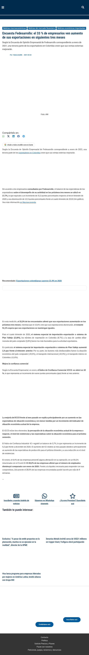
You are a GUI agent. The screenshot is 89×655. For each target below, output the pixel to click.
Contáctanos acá (44, 624)
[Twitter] (6, 612)
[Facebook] (18, 136)
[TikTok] (18, 612)
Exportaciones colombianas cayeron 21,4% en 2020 (39, 281)
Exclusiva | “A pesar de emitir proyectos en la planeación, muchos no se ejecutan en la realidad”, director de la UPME (21, 542)
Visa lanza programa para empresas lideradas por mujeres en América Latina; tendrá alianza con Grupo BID (21, 576)
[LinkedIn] (13, 136)
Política (44, 640)
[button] (83, 7)
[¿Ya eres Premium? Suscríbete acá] (73, 496)
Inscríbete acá (71, 620)
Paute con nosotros (44, 647)
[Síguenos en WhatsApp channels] (44, 496)
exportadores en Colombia (29, 153)
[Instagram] (14, 612)
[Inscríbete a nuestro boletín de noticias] (16, 496)
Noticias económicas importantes (71, 28)
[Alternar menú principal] (3, 7)
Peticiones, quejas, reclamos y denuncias (44, 650)
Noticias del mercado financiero (41, 28)
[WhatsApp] (3, 136)
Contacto (44, 637)
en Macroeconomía (28, 202)
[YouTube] (23, 612)
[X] (8, 136)
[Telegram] (23, 136)
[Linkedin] (10, 612)
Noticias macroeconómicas (14, 28)
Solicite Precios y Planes (44, 644)
